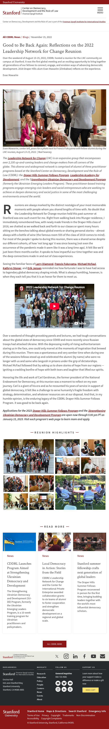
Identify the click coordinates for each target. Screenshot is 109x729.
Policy (39, 681)
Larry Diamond (44, 264)
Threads (70, 689)
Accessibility (33, 718)
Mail (57, 683)
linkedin (75, 656)
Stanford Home (35, 711)
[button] (28, 456)
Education (41, 677)
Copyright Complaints (51, 718)
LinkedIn (64, 689)
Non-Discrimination (85, 715)
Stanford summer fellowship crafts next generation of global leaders (89, 583)
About (39, 699)
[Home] (49, 11)
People (40, 684)
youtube (93, 656)
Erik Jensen (34, 268)
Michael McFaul (87, 264)
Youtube (70, 683)
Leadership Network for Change (27, 158)
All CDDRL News (11, 37)
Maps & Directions (56, 711)
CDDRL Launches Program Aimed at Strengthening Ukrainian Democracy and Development (19, 583)
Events (40, 695)
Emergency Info (97, 711)
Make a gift (90, 690)
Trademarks (68, 715)
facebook (84, 656)
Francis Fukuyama (65, 264)
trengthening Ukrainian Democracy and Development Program (68, 179)
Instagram (57, 689)
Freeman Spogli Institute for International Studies (84, 21)
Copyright (55, 715)
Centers (40, 688)
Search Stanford (77, 711)
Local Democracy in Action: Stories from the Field (54, 583)
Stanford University (14, 2)
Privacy (45, 715)
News (39, 692)
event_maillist (102, 656)
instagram (66, 656)
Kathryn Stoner (12, 268)
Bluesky (64, 683)
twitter (57, 656)
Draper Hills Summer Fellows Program (46, 175)
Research (41, 673)
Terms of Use (33, 715)
